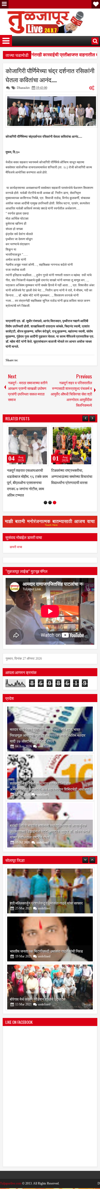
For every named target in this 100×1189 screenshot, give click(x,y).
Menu (4, 4)
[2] (50, 508)
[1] (45, 508)
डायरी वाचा (16, 553)
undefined (44, 752)
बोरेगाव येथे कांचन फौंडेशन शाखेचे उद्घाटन (37, 1005)
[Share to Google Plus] (42, 430)
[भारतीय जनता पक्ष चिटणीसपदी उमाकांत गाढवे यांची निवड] (50, 945)
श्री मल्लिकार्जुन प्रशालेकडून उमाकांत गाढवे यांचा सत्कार (46, 909)
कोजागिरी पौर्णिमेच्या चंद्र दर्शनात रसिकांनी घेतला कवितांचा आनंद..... (50, 75)
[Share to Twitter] (36, 430)
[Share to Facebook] (31, 430)
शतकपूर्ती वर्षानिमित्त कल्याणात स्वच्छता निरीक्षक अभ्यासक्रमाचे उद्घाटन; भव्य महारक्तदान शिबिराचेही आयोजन (49, 792)
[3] (54, 508)
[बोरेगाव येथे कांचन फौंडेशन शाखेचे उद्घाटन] (50, 993)
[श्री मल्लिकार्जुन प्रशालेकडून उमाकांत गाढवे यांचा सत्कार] (50, 897)
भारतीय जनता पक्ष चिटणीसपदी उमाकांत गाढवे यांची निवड (46, 957)
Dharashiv (23, 88)
